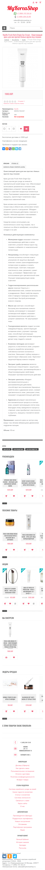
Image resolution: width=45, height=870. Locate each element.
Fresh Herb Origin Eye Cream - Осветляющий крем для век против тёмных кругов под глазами (10, 645)
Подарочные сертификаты (22, 818)
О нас (22, 806)
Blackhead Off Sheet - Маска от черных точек (29, 698)
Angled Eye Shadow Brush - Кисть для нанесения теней (10, 591)
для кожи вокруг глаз (31, 449)
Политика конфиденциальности (22, 777)
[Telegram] (19, 148)
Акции (22, 830)
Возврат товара (22, 780)
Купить (6, 496)
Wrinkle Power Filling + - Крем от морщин (10, 698)
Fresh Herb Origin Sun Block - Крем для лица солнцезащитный (29, 537)
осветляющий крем (18, 449)
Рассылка (22, 848)
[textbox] (25, 28)
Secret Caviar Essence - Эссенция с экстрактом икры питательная (29, 483)
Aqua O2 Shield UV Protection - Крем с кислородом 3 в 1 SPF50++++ (28, 590)
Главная (6, 39)
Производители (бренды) (22, 816)
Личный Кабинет (22, 839)
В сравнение (15, 603)
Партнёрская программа (22, 827)
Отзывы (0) (15, 163)
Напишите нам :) (25, 755)
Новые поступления (22, 821)
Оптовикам (22, 824)
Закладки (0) (36, 2)
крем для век (6, 449)
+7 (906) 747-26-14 (24, 13)
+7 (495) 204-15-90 (23, 17)
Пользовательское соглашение (22, 771)
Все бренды (15, 39)
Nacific (24, 39)
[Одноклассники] (7, 148)
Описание (6, 163)
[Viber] (10, 148)
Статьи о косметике (22, 795)
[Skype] (16, 148)
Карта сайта (22, 803)
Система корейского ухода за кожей (22, 789)
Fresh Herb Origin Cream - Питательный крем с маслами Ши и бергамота (10, 537)
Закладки (22, 845)
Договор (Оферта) (22, 765)
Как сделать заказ (22, 768)
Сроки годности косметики (23, 792)
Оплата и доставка (22, 774)
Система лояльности (22, 798)
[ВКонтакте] (3, 148)
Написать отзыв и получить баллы (14, 167)
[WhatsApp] (13, 148)
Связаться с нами (22, 800)
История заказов (22, 842)
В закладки (21, 129)
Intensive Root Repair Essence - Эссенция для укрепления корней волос (10, 483)
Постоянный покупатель (33, 2)
